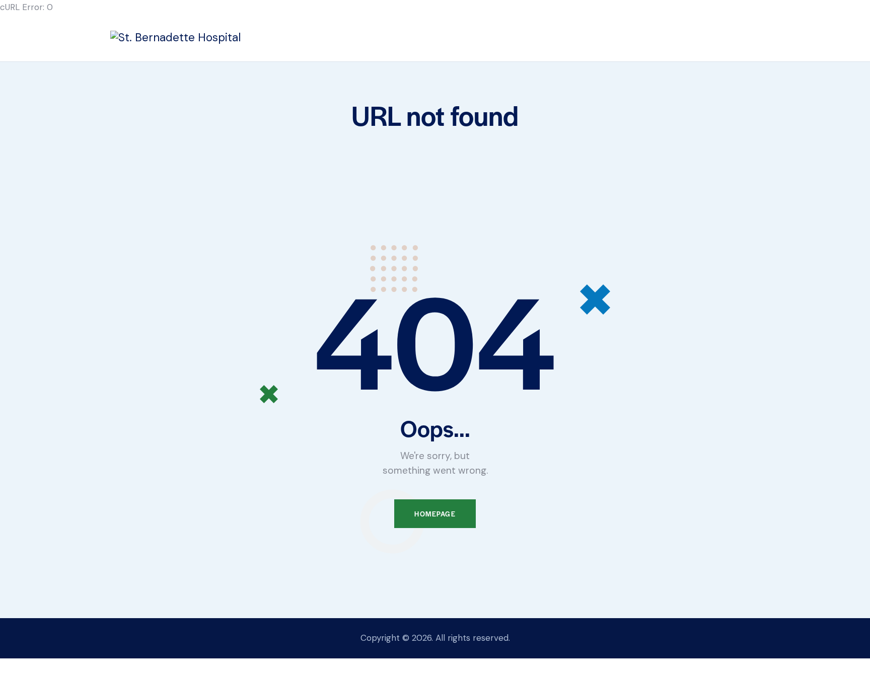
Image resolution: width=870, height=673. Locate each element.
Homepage (435, 513)
